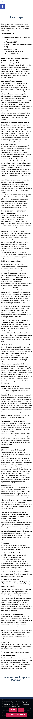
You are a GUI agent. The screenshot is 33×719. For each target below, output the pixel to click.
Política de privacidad (16, 715)
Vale (13, 710)
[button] (29, 3)
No (21, 710)
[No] (31, 709)
